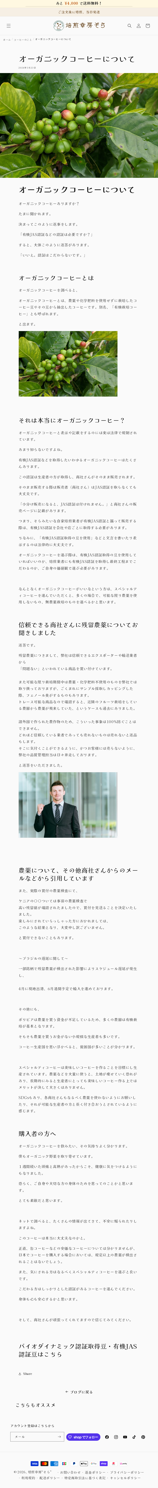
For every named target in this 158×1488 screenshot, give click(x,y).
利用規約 (28, 1477)
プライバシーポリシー (127, 1472)
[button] (8, 25)
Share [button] (27, 1374)
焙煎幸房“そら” (40, 1471)
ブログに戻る (81, 1391)
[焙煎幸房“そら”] (79, 26)
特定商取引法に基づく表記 (85, 1477)
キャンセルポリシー (125, 1477)
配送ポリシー (50, 1477)
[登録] (59, 1437)
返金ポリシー (95, 1472)
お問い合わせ (70, 1472)
